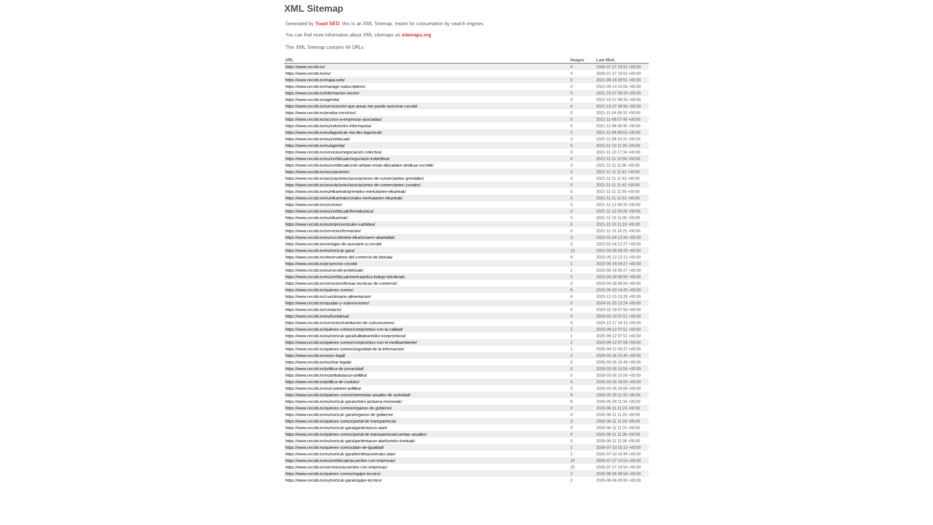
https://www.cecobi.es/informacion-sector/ (322, 93)
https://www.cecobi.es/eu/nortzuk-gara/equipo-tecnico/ (333, 480)
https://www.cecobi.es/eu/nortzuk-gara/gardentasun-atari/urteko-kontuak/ (350, 441)
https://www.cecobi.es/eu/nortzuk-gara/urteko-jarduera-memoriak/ (343, 401)
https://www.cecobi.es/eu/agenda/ (315, 145)
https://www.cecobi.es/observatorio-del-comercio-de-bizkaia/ (339, 257)
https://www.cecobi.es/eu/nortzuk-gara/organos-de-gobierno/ (339, 414)
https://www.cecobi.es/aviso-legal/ (315, 355)
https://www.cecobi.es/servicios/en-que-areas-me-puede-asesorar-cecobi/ (351, 106)
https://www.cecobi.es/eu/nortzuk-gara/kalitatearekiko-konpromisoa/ (345, 336)
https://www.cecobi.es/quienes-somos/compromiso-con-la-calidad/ (344, 329)
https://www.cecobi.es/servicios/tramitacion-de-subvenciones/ (340, 322)
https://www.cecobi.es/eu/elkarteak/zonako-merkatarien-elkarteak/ (344, 198)
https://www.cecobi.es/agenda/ (312, 99)
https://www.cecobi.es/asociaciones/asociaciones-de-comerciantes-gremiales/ (354, 178)
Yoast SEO (327, 23)
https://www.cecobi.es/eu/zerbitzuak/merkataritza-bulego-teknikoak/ (345, 277)
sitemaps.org (416, 35)
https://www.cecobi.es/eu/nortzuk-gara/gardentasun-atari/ (336, 427)
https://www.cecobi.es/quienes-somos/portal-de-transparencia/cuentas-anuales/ (356, 434)
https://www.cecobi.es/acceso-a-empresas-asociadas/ (333, 119)
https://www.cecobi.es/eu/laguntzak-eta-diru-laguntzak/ (333, 132)
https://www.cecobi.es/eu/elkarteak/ (316, 217)
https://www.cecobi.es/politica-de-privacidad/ (324, 368)
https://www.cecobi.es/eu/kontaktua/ (317, 316)
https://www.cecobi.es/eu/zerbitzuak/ (317, 139)
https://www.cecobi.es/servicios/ (313, 204)
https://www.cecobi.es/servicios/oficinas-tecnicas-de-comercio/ (341, 283)
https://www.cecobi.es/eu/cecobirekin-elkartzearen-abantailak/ (340, 237)
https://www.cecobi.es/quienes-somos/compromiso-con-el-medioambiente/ (351, 342)
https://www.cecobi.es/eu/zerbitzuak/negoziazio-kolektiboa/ (337, 158)
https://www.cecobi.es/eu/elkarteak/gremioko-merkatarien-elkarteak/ (345, 191)
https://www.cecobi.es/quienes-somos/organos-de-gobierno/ (338, 408)
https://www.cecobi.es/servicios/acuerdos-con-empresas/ (336, 467)
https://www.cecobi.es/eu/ (308, 73)
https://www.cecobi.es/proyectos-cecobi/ (321, 263)
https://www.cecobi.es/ (305, 67)
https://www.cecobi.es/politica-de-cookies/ (322, 382)
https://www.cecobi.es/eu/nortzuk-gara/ (320, 250)
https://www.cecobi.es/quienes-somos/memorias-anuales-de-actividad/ (347, 395)
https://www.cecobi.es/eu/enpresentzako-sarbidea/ (330, 224)
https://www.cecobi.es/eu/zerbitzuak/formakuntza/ (329, 211)
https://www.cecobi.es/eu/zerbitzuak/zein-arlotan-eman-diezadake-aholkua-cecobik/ (359, 165)
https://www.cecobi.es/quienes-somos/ (319, 290)
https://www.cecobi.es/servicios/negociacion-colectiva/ (333, 152)
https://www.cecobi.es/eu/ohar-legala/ (318, 362)
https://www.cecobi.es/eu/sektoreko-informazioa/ (328, 126)
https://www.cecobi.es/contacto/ (313, 309)
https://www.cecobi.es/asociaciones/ (317, 172)
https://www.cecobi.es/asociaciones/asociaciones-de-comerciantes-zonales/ (353, 185)
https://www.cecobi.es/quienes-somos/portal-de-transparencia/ (340, 421)
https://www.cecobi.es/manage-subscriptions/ (325, 86)
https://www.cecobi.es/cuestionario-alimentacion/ (328, 296)
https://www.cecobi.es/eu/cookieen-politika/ (323, 388)
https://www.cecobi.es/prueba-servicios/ (320, 112)
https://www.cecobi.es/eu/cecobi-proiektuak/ (324, 270)
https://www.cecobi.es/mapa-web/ (315, 80)
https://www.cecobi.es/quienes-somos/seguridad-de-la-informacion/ (344, 349)
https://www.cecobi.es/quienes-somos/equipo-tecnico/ (332, 473)
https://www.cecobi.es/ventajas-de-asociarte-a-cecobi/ (333, 244)
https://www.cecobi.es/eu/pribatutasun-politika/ (326, 375)
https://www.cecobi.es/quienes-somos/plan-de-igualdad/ (334, 447)
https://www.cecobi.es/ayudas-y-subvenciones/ (327, 303)
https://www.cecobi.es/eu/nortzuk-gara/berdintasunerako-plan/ (340, 454)
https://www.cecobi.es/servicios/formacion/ (323, 231)
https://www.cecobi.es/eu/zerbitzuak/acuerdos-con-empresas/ (340, 460)
